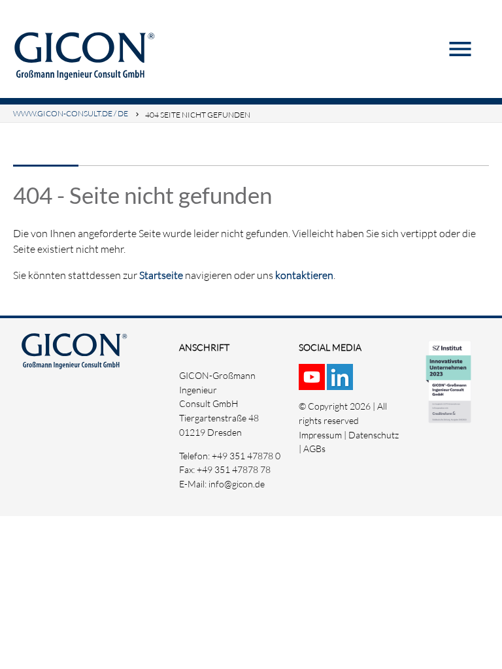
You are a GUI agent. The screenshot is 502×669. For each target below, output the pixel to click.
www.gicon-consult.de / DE (70, 113)
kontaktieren (304, 275)
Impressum (320, 434)
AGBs (314, 448)
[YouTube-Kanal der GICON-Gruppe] (313, 382)
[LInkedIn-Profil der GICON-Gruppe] (341, 382)
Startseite (161, 275)
